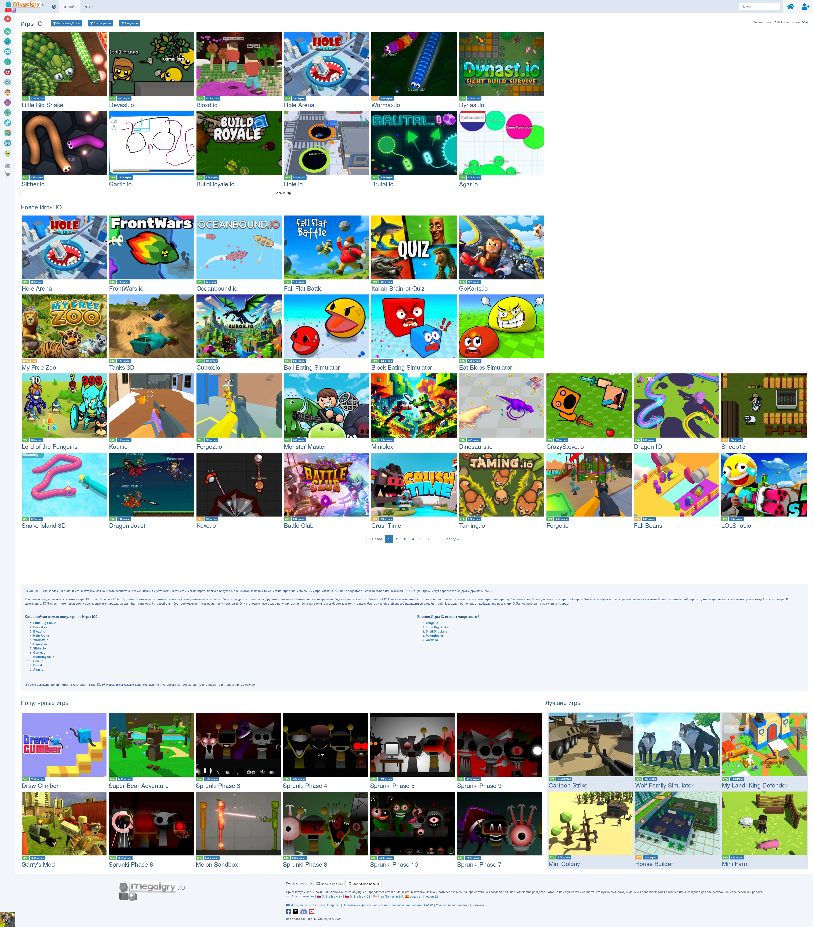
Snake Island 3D (44, 525)
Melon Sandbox (217, 864)
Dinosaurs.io (476, 446)
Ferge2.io (209, 446)
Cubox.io (208, 367)
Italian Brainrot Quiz (397, 288)
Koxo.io (206, 525)
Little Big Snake (42, 104)
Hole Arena (299, 104)
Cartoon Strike (568, 785)
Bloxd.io (207, 104)
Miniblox (382, 446)
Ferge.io (557, 525)
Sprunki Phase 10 (394, 864)
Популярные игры (45, 702)
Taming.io (472, 525)
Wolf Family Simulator (664, 785)
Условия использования (452, 905)
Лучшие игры (563, 702)
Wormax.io (385, 104)
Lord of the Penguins (49, 446)
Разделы (130, 23)
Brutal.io (382, 183)
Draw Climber (40, 785)
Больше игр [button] (283, 193)
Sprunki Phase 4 (305, 785)
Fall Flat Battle (303, 288)
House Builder (654, 863)
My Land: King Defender (755, 785)
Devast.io (121, 104)
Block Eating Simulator (401, 367)
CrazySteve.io (565, 446)
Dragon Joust (127, 525)
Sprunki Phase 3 (218, 785)
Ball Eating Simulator (312, 367)
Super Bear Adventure (139, 785)
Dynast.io (471, 104)
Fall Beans (648, 525)
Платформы (101, 23)
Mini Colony (564, 863)
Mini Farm (735, 863)
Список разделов (302, 896)
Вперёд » (451, 538)
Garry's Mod (38, 864)
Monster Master (305, 446)
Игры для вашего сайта (307, 905)
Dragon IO (648, 446)
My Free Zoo (39, 367)
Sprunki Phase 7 (479, 864)
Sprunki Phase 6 (131, 864)
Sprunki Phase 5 (392, 785)
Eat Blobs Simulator (485, 367)
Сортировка (66, 23)
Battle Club (299, 525)
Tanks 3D (121, 367)
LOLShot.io (736, 525)
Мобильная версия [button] (365, 883)
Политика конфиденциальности (365, 905)
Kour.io (118, 446)
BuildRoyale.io (215, 183)
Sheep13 (733, 446)
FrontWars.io (126, 288)
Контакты (478, 905)
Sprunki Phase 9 (479, 785)
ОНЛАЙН (71, 6)
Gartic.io (120, 183)
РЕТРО (91, 6)
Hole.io (293, 183)
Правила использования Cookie (411, 905)
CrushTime (386, 525)
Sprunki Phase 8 (305, 864)
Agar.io (468, 183)
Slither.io (33, 183)
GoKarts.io (473, 288)
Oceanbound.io (217, 288)
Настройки (333, 905)
